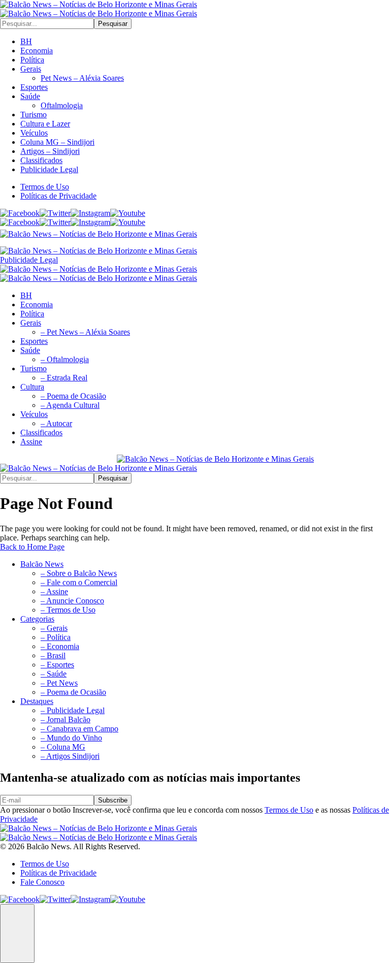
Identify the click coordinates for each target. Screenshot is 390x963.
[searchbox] (47, 23)
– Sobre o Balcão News (79, 573)
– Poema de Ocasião (73, 692)
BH (26, 41)
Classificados (41, 160)
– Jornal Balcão (65, 719)
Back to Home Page (32, 546)
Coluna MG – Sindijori (57, 142)
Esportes (34, 87)
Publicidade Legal (49, 169)
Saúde (30, 96)
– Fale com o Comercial (79, 582)
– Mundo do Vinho (71, 737)
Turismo (33, 114)
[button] (17, 933)
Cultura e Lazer (45, 123)
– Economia (60, 646)
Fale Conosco (42, 882)
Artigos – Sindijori (50, 151)
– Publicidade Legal (73, 710)
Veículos (34, 133)
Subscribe (112, 800)
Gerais (30, 69)
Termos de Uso (44, 186)
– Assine (54, 591)
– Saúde (54, 673)
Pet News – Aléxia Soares (82, 78)
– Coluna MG (63, 747)
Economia (36, 50)
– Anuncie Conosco (72, 600)
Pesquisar (112, 23)
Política (32, 59)
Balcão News (41, 564)
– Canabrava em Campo (79, 728)
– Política (56, 637)
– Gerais (54, 628)
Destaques (36, 701)
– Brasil (53, 655)
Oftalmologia (62, 105)
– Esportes (57, 664)
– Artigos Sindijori (70, 756)
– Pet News (59, 683)
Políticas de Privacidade (58, 195)
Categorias (37, 619)
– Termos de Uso (68, 609)
